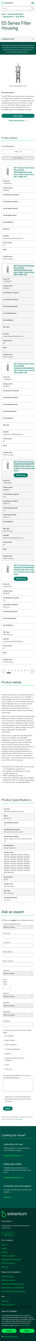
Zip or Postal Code (5, 982)
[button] (9, 1336)
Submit (7, 1108)
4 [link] (18, 670)
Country (6, 970)
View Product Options (16, 120)
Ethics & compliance (8, 1263)
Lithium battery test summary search (13, 1291)
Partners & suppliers (8, 1256)
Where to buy (20, 475)
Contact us (5, 1301)
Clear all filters (18, 158)
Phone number (8, 961)
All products (20, 16)
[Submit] (33, 8)
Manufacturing (8, 16)
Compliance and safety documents (13, 1284)
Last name (7, 942)
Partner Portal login (7, 1304)
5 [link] (21, 670)
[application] (18, 73)
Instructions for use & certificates (12, 1287)
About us (4, 1244)
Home (3, 14)
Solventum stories (7, 1276)
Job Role (6, 1002)
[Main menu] (33, 3)
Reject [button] (27, 1331)
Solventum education (8, 1280)
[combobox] (18, 8)
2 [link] (12, 670)
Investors (4, 1252)
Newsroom (5, 1267)
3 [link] (15, 670)
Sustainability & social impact (11, 1259)
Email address (8, 952)
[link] (4, 671)
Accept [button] (9, 1331)
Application (7, 1012)
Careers (4, 1248)
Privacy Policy (25, 1325)
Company (6, 1021)
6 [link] (24, 670)
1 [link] (8, 670)
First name (7, 933)
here (27, 52)
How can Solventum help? (12, 924)
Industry (6, 993)
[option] (18, 75)
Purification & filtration (15, 14)
